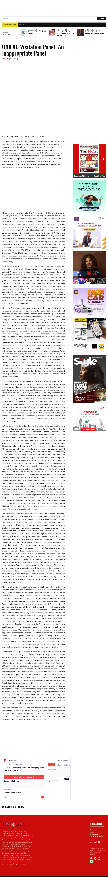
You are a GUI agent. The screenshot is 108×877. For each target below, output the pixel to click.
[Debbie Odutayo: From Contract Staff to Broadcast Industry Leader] (80, 32)
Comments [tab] (51, 764)
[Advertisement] (36, 740)
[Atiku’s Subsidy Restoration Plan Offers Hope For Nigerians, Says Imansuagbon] (52, 32)
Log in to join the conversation (24, 777)
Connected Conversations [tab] (67, 765)
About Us (93, 832)
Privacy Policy (94, 834)
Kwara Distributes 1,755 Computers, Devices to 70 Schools (37, 32)
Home (92, 830)
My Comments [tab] (58, 765)
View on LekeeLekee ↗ (63, 760)
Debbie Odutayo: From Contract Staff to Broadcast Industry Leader (94, 32)
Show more (7, 789)
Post (66, 778)
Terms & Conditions (96, 836)
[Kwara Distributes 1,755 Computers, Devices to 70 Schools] (23, 32)
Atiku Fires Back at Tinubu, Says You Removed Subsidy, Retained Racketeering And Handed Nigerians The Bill (58, 24)
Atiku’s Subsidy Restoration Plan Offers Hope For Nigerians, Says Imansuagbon (65, 32)
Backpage (5, 59)
